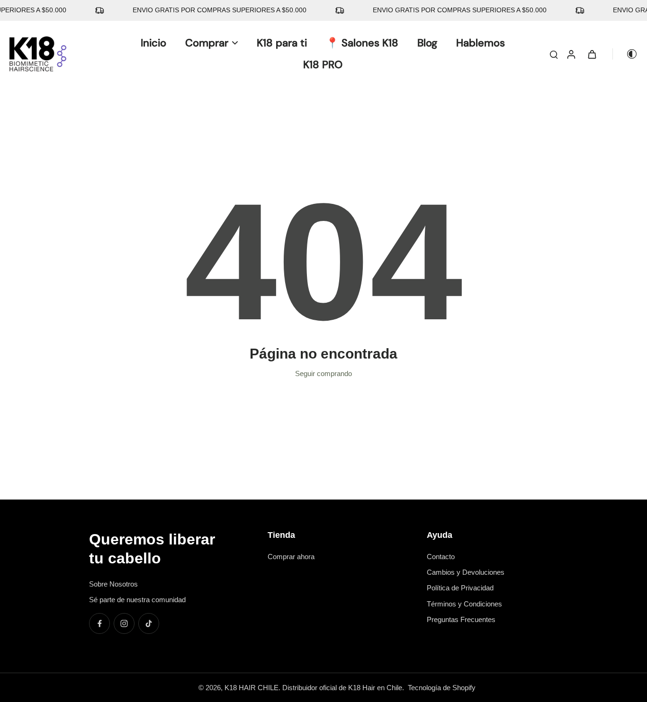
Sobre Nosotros (113, 584)
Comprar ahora (291, 557)
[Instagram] (124, 623)
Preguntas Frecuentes (461, 619)
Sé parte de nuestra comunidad (137, 600)
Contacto (441, 557)
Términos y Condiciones (464, 604)
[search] (553, 53)
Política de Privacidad (460, 588)
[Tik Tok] (148, 623)
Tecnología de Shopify (442, 688)
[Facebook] (99, 623)
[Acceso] (570, 54)
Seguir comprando (323, 373)
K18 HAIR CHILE (252, 688)
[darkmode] (625, 54)
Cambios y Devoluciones (465, 572)
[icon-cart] (591, 53)
